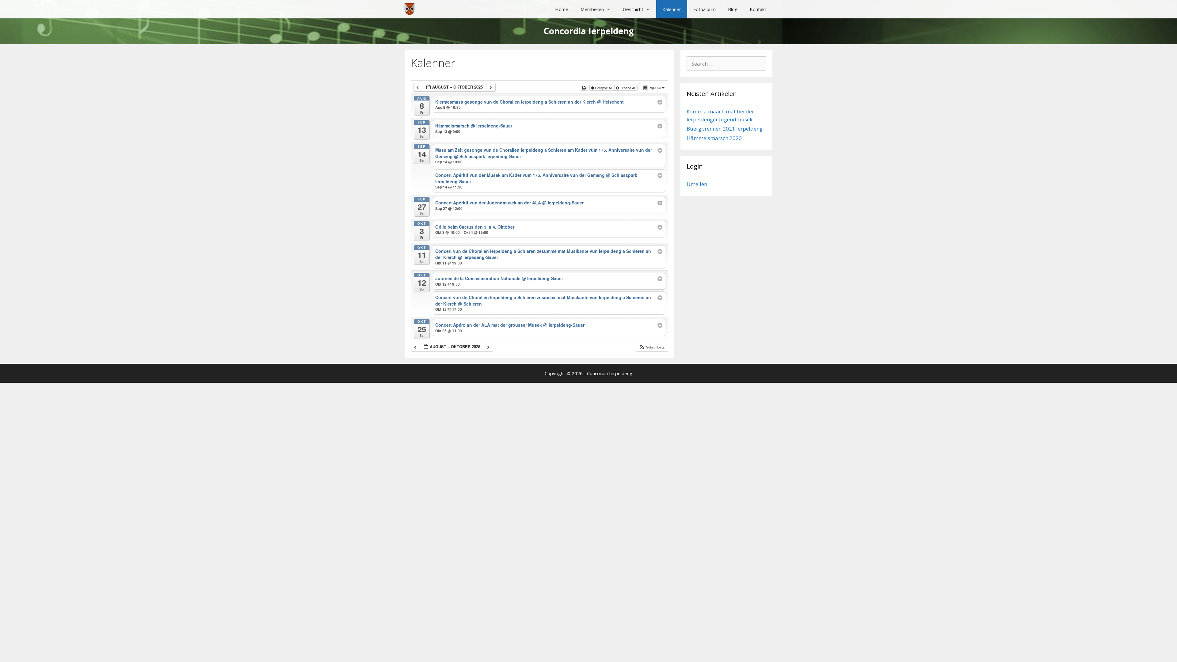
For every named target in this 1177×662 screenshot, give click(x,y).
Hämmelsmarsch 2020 (714, 138)
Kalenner (671, 9)
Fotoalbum (704, 9)
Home (561, 9)
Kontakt (758, 9)
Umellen (697, 184)
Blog (732, 9)
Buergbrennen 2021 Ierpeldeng (725, 128)
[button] (652, 347)
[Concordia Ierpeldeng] (409, 9)
